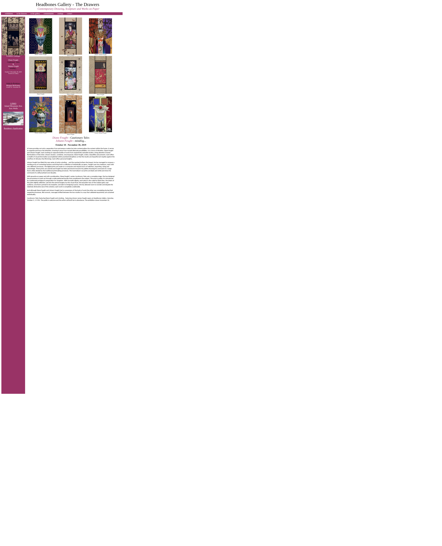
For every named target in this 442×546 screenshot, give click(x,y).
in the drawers (22, 14)
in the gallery (35, 14)
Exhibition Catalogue (13, 56)
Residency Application (13, 128)
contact (69, 14)
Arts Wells (13, 108)
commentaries (49, 14)
